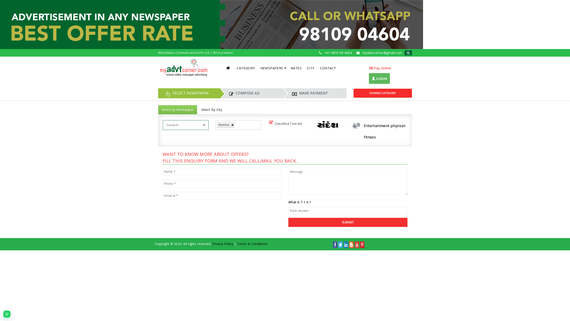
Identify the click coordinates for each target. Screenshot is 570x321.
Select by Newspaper (178, 109)
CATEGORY (246, 68)
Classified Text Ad (288, 123)
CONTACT (328, 68)
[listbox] (237, 125)
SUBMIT (348, 222)
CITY (311, 68)
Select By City (211, 109)
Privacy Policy (222, 244)
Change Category (382, 93)
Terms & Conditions (252, 244)
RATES (296, 68)
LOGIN (381, 78)
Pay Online (382, 68)
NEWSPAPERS (272, 68)
